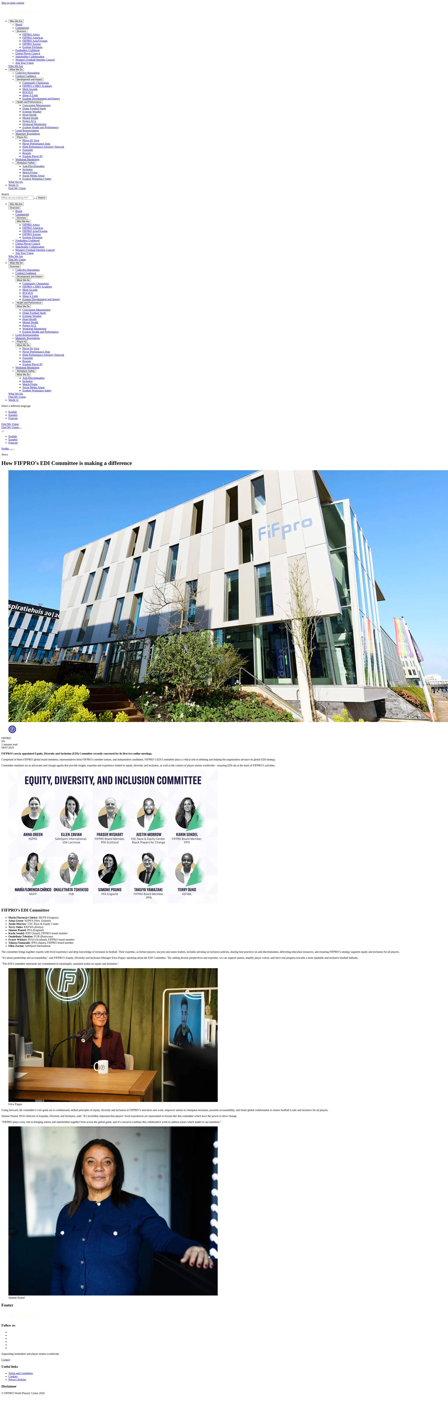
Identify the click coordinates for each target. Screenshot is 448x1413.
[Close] (13, 449)
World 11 (13, 185)
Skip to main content (12, 2)
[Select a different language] (2, 431)
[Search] (20, 428)
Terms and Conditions (20, 1373)
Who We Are (16, 21)
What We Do (16, 69)
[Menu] (10, 449)
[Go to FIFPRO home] (224, 12)
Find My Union (17, 188)
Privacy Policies (17, 1379)
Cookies (13, 1376)
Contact (5, 1359)
